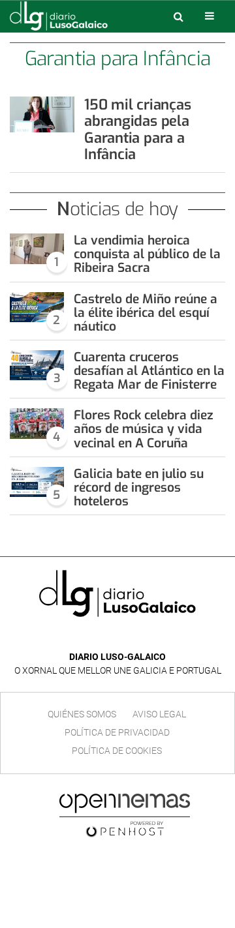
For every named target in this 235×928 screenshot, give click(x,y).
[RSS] (147, 637)
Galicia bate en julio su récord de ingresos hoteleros (139, 487)
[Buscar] (178, 16)
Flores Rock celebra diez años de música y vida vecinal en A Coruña (143, 429)
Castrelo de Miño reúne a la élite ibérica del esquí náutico (145, 313)
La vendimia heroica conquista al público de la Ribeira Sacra (147, 254)
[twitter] (127, 637)
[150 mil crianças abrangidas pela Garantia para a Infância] (42, 114)
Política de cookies (117, 750)
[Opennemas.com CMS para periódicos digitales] (124, 814)
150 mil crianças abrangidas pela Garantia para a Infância (137, 129)
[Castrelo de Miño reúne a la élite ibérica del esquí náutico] (37, 307)
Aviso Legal (159, 714)
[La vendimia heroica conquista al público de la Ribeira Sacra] (37, 248)
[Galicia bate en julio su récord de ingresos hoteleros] (37, 482)
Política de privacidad (117, 732)
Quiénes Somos (82, 714)
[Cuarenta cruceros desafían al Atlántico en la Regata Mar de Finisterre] (37, 365)
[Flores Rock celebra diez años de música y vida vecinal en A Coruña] (37, 423)
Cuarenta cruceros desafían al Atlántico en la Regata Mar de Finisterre (149, 371)
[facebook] (107, 637)
